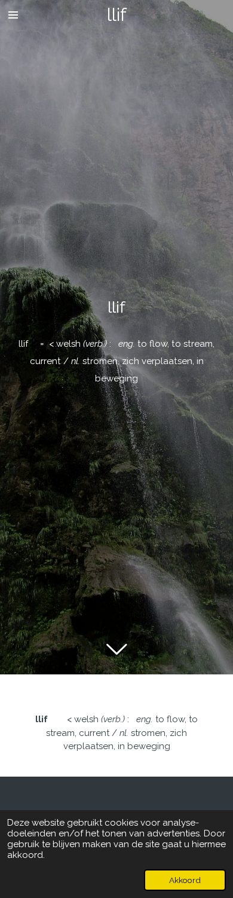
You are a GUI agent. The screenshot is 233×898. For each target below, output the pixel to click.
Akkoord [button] (185, 880)
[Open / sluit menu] (13, 15)
